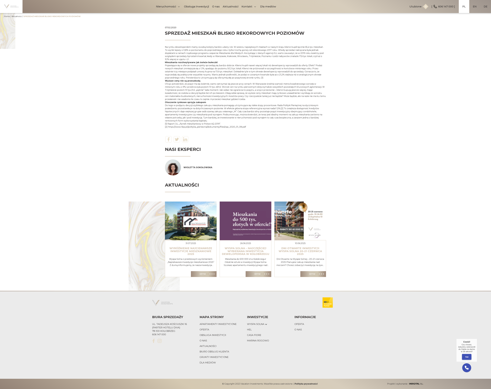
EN (475, 6)
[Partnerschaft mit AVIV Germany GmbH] (327, 303)
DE (485, 6)
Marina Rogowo (258, 340)
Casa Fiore (254, 335)
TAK (466, 357)
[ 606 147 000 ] (443, 6)
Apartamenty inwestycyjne (218, 324)
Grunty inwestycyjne (214, 357)
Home (7, 16)
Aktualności (230, 6)
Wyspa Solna (255, 324)
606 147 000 (159, 334)
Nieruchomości (166, 6)
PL (464, 6)
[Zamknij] (477, 339)
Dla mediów (268, 6)
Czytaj (203, 274)
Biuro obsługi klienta (214, 351)
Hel (249, 329)
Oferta (204, 329)
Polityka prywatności (306, 384)
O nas (216, 6)
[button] (466, 367)
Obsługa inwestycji (196, 6)
